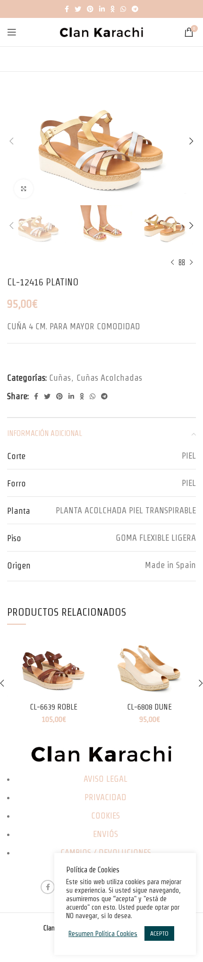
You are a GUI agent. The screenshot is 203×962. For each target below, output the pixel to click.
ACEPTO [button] (159, 933)
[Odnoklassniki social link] (113, 9)
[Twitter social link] (78, 9)
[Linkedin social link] (102, 9)
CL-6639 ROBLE (53, 707)
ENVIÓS (105, 833)
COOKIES (105, 815)
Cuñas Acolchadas (109, 377)
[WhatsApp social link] (123, 9)
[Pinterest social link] (90, 9)
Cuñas (60, 377)
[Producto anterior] (172, 262)
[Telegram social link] (135, 9)
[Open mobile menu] (11, 32)
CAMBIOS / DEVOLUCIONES (105, 852)
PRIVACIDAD (106, 797)
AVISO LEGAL (105, 778)
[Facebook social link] (67, 9)
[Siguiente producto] (191, 262)
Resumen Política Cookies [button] (102, 933)
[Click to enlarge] (23, 188)
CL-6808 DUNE (149, 707)
